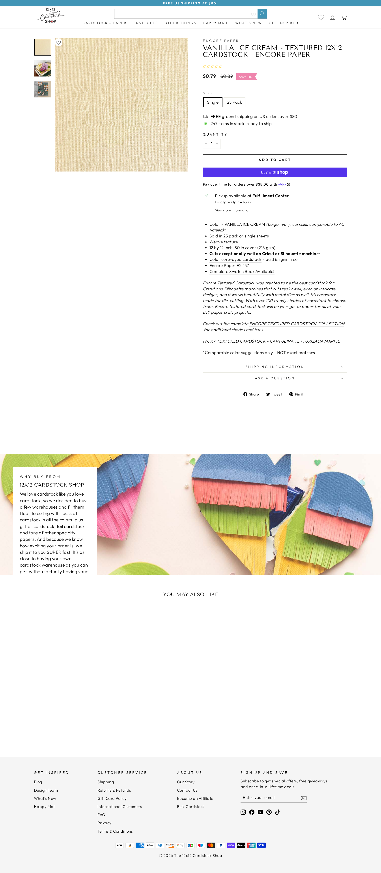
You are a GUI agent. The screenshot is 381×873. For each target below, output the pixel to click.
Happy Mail (45, 806)
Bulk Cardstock (191, 806)
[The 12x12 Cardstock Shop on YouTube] (260, 812)
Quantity (215, 134)
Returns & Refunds (114, 790)
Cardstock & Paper (105, 23)
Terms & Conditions (115, 831)
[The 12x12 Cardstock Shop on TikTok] (277, 812)
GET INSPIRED (284, 23)
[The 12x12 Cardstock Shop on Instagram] (243, 812)
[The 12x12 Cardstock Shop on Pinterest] (269, 812)
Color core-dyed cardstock (235, 259)
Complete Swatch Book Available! (242, 271)
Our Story (185, 781)
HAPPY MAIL (216, 23)
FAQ (101, 814)
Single (213, 102)
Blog (38, 781)
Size (208, 93)
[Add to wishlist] (58, 42)
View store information (232, 210)
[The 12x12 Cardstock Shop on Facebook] (251, 812)
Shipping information (275, 367)
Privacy (104, 822)
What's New (248, 23)
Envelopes (145, 23)
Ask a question (275, 378)
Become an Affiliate (195, 798)
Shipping (105, 781)
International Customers (119, 806)
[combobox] (190, 14)
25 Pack (234, 102)
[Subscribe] (304, 798)
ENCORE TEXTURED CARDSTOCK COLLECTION (296, 323)
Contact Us (187, 790)
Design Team (46, 790)
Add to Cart (77, 729)
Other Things (180, 23)
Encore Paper (221, 41)
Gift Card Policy (112, 798)
